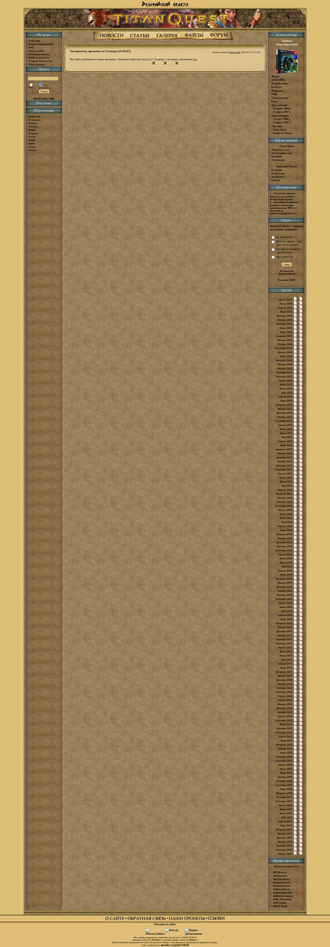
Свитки (275, 180)
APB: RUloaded (282, 899)
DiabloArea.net (281, 882)
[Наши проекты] (188, 919)
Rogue (32, 130)
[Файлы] (194, 40)
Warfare (33, 126)
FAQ (31, 47)
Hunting (33, 133)
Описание (34, 40)
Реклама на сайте (165, 924)
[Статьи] (140, 40)
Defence (33, 123)
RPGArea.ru (280, 872)
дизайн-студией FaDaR (175, 945)
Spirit (32, 143)
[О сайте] (116, 919)
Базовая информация (41, 44)
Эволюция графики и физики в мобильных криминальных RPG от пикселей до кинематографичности (283, 208)
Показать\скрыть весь (286, 866)
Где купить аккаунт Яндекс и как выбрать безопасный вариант (283, 196)
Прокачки (34, 116)
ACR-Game (279, 902)
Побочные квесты (39, 54)
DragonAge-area (282, 892)
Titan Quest (279, 129)
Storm (32, 146)
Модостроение (37, 64)
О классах (34, 119)
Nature (32, 136)
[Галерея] (166, 40)
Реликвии (276, 156)
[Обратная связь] (148, 919)
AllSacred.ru (280, 875)
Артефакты (277, 176)
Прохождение (36, 50)
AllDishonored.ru (283, 896)
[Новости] (111, 40)
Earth (32, 140)
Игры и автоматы (39, 57)
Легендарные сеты (282, 153)
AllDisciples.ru (281, 889)
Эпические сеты (280, 149)
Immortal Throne (282, 133)
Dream (32, 150)
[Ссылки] (216, 919)
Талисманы (278, 159)
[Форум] (219, 40)
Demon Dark (234, 52)
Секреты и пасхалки (40, 61)
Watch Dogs (280, 906)
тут (195, 59)
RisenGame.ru (281, 886)
